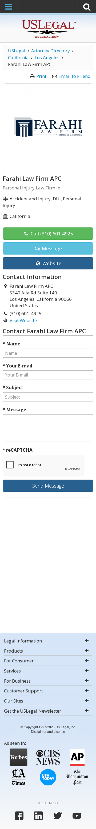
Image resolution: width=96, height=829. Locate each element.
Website (51, 263)
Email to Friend (74, 76)
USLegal (16, 51)
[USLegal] (48, 21)
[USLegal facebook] (19, 815)
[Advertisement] (48, 581)
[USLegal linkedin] (38, 815)
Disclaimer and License (48, 732)
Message (51, 248)
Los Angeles (47, 57)
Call (51, 233)
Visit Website (23, 320)
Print (41, 76)
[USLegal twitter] (57, 815)
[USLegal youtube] (77, 815)
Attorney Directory (50, 51)
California (18, 57)
